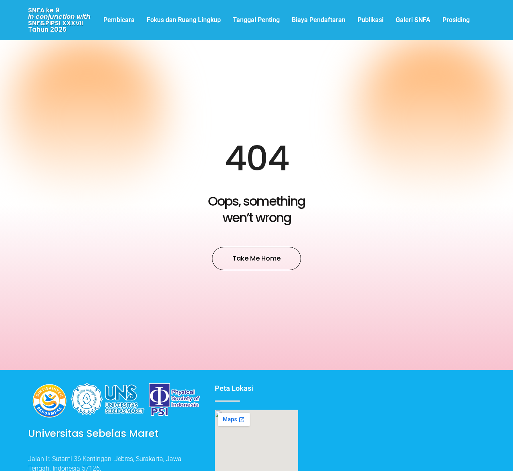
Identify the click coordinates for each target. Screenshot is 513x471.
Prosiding (456, 20)
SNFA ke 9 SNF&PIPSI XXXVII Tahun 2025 (59, 20)
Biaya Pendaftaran (318, 20)
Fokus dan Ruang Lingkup (184, 20)
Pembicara (119, 20)
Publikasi (370, 20)
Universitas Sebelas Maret (93, 434)
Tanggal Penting (256, 20)
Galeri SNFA (413, 20)
